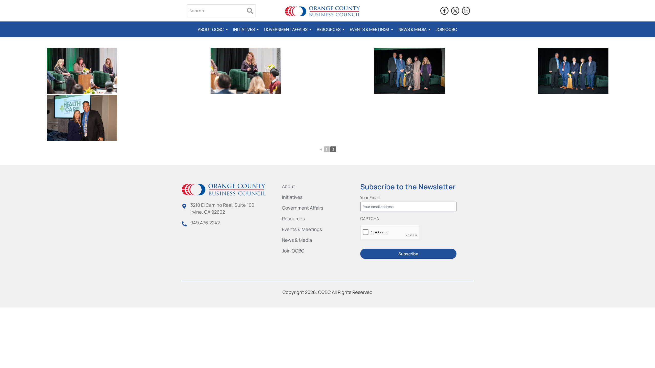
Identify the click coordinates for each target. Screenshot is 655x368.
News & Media (412, 29)
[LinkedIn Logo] (466, 11)
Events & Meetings (369, 29)
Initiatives (244, 29)
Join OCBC (446, 29)
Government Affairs (286, 29)
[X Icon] (455, 11)
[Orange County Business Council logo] (322, 12)
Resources (329, 29)
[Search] (250, 11)
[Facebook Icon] (444, 11)
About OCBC (211, 29)
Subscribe (408, 254)
